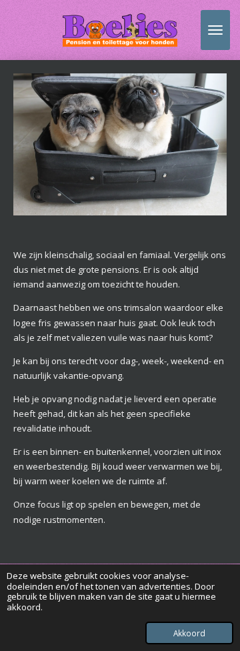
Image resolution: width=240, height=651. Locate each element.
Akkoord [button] (189, 633)
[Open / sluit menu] (215, 30)
